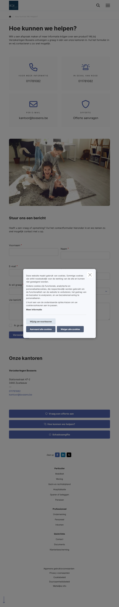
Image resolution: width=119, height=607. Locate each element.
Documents (59, 544)
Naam (64, 248)
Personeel (59, 519)
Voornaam (14, 245)
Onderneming (59, 514)
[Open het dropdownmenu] (107, 5)
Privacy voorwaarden (59, 573)
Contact (59, 539)
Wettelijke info (59, 586)
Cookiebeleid (59, 577)
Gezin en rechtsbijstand (59, 484)
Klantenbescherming (59, 549)
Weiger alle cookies (70, 329)
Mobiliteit (59, 473)
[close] (90, 275)
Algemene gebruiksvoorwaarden (59, 568)
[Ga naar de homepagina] (15, 5)
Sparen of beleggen (59, 494)
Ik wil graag (15, 284)
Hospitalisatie (59, 489)
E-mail (12, 266)
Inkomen (59, 524)
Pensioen (59, 500)
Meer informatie (34, 309)
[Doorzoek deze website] (98, 5)
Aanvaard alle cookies (41, 329)
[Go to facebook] (58, 454)
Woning (59, 479)
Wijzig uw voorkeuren (41, 321)
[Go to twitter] (69, 454)
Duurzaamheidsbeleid (59, 581)
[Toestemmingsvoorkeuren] (11, 601)
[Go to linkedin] (64, 454)
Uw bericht (15, 299)
